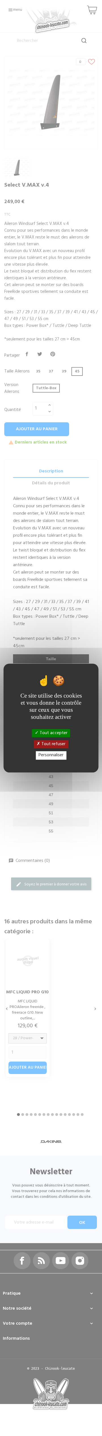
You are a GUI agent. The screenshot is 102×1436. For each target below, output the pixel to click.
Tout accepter (53, 733)
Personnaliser (51, 755)
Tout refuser (52, 744)
